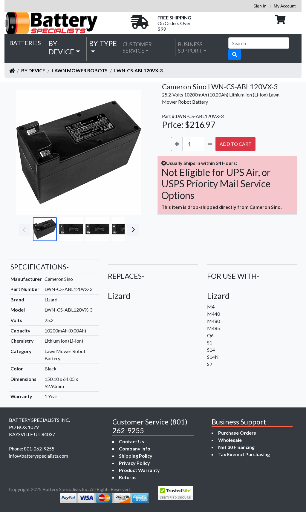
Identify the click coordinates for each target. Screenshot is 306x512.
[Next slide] (132, 152)
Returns (128, 477)
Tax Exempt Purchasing (244, 454)
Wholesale (230, 440)
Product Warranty (139, 470)
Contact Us (131, 441)
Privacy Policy (134, 463)
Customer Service (137, 47)
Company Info (134, 448)
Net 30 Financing (236, 447)
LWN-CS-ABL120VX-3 (138, 70)
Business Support (190, 47)
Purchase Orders (237, 433)
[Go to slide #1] (45, 229)
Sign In (260, 6)
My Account (285, 6)
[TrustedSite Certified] (175, 493)
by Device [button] (61, 47)
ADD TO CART (236, 144)
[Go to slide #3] (97, 229)
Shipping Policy (135, 456)
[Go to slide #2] (71, 229)
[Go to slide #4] (124, 229)
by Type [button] (103, 43)
